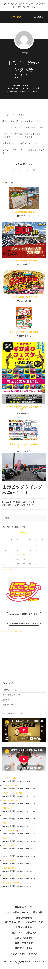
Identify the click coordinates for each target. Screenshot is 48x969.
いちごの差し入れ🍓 (10, 831)
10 (42, 550)
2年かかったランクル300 (12, 793)
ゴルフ (5, 838)
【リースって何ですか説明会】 (24, 332)
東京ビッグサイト (9, 808)
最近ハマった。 (8, 845)
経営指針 (5, 815)
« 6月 (4, 569)
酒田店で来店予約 (24, 948)
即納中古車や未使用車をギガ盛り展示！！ (24, 408)
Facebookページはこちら (12, 632)
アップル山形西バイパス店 (24, 953)
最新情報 (6, 700)
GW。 (4, 853)
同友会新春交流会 (9, 860)
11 (5, 555)
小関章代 (24, 53)
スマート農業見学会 (10, 786)
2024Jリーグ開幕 (9, 778)
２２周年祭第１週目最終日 (24, 297)
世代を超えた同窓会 (10, 801)
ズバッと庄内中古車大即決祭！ (24, 260)
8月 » (10, 569)
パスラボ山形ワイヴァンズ (12, 868)
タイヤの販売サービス (11, 695)
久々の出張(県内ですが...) (12, 883)
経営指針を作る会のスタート (13, 875)
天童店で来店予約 (34, 922)
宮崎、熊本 (6, 823)
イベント (20, 88)
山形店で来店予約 (24, 938)
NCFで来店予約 (24, 927)
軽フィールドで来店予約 (24, 932)
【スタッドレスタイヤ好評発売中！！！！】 (24, 446)
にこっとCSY (12, 17)
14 (24, 555)
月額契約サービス (9, 690)
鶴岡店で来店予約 (24, 943)
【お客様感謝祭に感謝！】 (24, 212)
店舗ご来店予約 (8, 705)
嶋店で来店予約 (13, 922)
